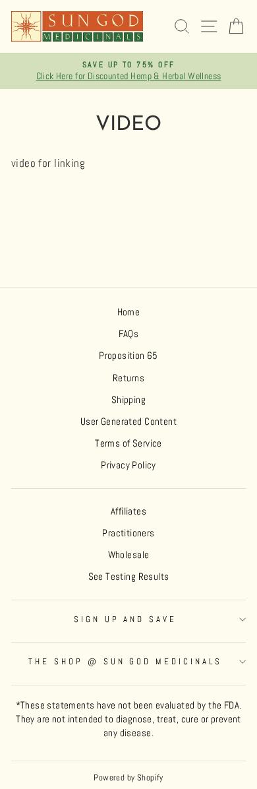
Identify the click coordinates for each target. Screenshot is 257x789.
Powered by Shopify (128, 778)
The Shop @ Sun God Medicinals (125, 661)
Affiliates (128, 511)
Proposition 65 (128, 355)
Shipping (128, 399)
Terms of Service (128, 443)
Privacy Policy (128, 465)
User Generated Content (128, 421)
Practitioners (128, 533)
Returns (128, 378)
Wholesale (129, 554)
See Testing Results (128, 576)
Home (128, 312)
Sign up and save (125, 619)
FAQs (129, 333)
